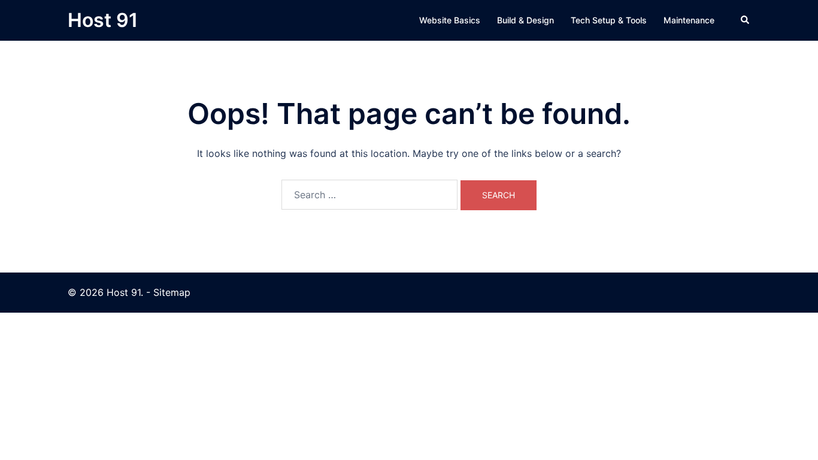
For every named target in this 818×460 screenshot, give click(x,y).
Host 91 (103, 20)
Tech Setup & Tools (609, 20)
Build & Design (525, 20)
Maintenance (689, 20)
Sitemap (171, 292)
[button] (745, 20)
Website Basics (449, 20)
